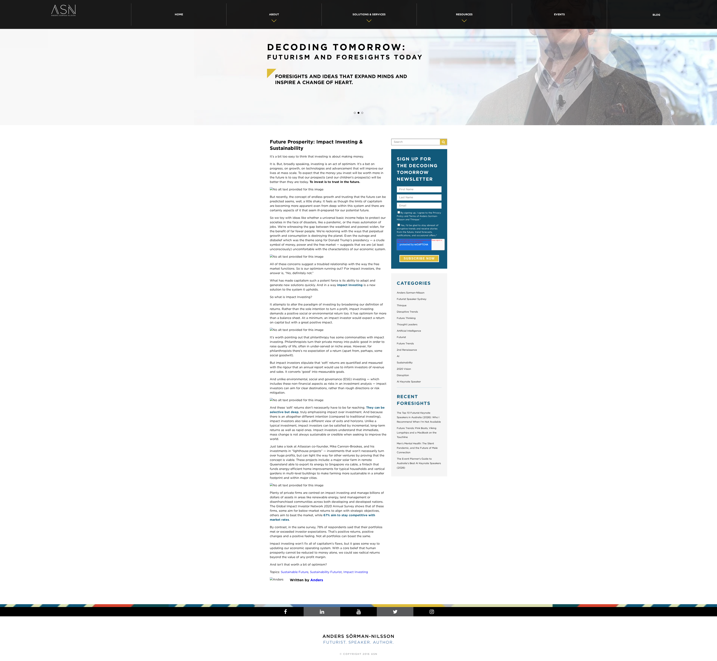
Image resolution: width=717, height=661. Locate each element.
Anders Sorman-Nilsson (410, 292)
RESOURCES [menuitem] (464, 14)
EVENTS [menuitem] (559, 14)
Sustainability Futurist (326, 572)
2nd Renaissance (407, 349)
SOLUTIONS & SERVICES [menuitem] (369, 14)
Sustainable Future (294, 572)
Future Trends (405, 343)
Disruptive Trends (407, 311)
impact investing (350, 285)
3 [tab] (362, 113)
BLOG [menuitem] (656, 14)
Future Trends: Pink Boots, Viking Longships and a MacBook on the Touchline (417, 432)
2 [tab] (358, 113)
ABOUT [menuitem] (274, 14)
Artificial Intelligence (409, 330)
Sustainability (405, 362)
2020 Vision (404, 368)
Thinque (401, 305)
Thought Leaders (407, 324)
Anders (316, 580)
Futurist (401, 337)
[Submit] (443, 142)
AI (398, 356)
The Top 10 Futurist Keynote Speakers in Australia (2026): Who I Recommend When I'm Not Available (419, 417)
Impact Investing (355, 572)
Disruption (403, 375)
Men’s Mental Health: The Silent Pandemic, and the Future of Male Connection (417, 448)
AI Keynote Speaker (409, 381)
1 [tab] (355, 113)
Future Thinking (406, 318)
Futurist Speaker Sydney (411, 299)
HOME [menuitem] (179, 14)
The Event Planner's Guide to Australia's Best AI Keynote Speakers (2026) (419, 463)
